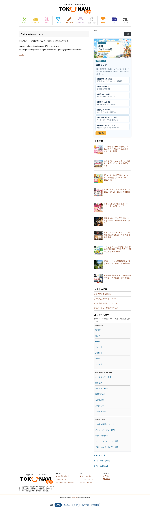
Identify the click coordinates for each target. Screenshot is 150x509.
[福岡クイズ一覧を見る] (112, 48)
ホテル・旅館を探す (87, 482)
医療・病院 (91, 20)
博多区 (98, 336)
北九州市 (98, 347)
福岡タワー (99, 406)
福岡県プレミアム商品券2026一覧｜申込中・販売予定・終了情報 (117, 220)
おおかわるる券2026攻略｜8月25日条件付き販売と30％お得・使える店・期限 (117, 149)
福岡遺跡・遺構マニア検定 (108, 126)
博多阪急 (98, 383)
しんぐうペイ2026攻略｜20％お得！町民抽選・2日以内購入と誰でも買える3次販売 (117, 249)
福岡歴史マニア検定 (106, 103)
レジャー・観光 (35, 20)
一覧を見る (101, 133)
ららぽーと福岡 (101, 388)
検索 (95, 31)
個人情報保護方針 (63, 476)
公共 (114, 20)
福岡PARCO (100, 394)
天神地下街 (99, 400)
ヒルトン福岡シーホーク (105, 424)
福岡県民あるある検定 (109, 80)
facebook (107, 479)
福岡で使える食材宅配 (102, 294)
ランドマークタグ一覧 (102, 461)
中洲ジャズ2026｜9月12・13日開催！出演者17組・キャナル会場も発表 (117, 235)
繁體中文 (95, 505)
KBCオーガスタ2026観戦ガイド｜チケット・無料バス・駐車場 (117, 262)
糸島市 (98, 359)
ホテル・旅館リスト (101, 466)
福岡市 (98, 330)
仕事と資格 (69, 20)
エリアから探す (86, 476)
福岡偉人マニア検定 (107, 111)
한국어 (75, 505)
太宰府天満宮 (100, 411)
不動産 (103, 20)
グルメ (24, 20)
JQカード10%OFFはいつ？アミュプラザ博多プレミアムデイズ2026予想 (117, 177)
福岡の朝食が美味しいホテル (105, 303)
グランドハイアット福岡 (105, 430)
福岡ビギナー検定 (103, 88)
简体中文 (85, 505)
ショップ (58, 20)
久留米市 (98, 353)
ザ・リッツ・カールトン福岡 (106, 441)
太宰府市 (98, 364)
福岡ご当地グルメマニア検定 (107, 119)
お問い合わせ (62, 479)
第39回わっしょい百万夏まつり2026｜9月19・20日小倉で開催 (117, 191)
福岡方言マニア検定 (106, 95)
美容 (46, 20)
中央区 (98, 341)
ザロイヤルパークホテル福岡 (106, 447)
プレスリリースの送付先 (65, 482)
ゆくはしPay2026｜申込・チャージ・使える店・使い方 (117, 205)
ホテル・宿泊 (80, 20)
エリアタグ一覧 (99, 455)
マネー (125, 20)
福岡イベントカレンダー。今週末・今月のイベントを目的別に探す (117, 163)
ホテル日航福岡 (101, 436)
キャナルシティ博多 (103, 377)
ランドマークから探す (88, 479)
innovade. (75, 497)
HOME (21, 55)
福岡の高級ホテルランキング (105, 299)
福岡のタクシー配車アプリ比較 (106, 308)
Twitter (106, 476)
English (67, 505)
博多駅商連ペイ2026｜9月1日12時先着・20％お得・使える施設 (117, 276)
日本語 (58, 505)
